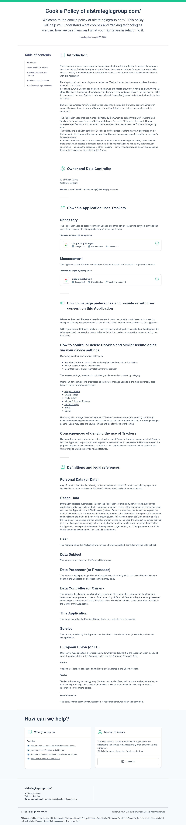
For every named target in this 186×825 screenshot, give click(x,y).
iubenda (140, 818)
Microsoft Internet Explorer (77, 401)
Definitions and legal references (39, 85)
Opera (67, 410)
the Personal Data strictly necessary (47, 821)
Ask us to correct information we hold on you (47, 750)
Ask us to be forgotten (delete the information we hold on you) (54, 754)
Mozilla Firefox (71, 394)
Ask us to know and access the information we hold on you (53, 746)
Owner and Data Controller (37, 67)
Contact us (130, 761)
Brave (67, 407)
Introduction (31, 62)
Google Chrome (72, 391)
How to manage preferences (38, 80)
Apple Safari (70, 397)
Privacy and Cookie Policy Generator (149, 811)
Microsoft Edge (71, 404)
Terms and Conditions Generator (122, 818)
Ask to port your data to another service (45, 758)
